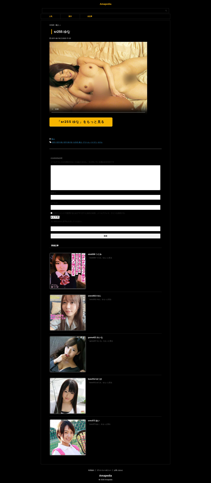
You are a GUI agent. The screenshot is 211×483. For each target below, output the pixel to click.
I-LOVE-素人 (77, 142)
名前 (53, 193)
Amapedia (105, 4)
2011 (53, 142)
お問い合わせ (118, 470)
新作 (70, 16)
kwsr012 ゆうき (95, 379)
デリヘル (86, 142)
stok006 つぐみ (95, 254)
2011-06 (59, 142)
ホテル (100, 142)
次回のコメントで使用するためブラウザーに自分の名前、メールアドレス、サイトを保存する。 (89, 213)
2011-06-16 (67, 142)
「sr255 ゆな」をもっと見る (81, 122)
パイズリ (93, 142)
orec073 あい (94, 421)
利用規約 (91, 470)
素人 (53, 139)
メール (54, 203)
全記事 (89, 16)
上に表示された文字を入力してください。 (67, 221)
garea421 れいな (95, 337)
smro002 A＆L (94, 296)
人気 (50, 16)
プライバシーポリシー (104, 470)
